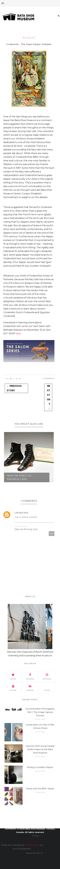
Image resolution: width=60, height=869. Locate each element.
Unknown (21, 513)
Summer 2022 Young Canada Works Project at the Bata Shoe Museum (40, 749)
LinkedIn (30, 690)
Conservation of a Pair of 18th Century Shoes (40, 726)
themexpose (32, 845)
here (18, 333)
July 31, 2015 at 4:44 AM (26, 517)
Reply (52, 534)
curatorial (29, 37)
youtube (12, 690)
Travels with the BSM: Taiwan (40, 788)
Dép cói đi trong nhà (26, 529)
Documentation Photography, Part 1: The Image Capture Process (40, 712)
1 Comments (48, 378)
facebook (30, 679)
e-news (47, 690)
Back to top (33, 853)
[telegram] (10, 378)
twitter (13, 679)
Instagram (47, 679)
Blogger (35, 835)
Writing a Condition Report (40, 767)
